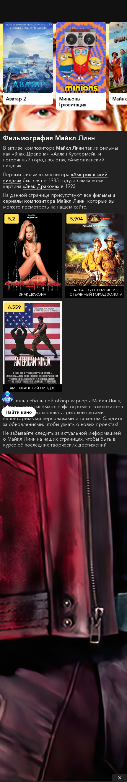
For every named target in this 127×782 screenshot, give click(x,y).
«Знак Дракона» (41, 186)
